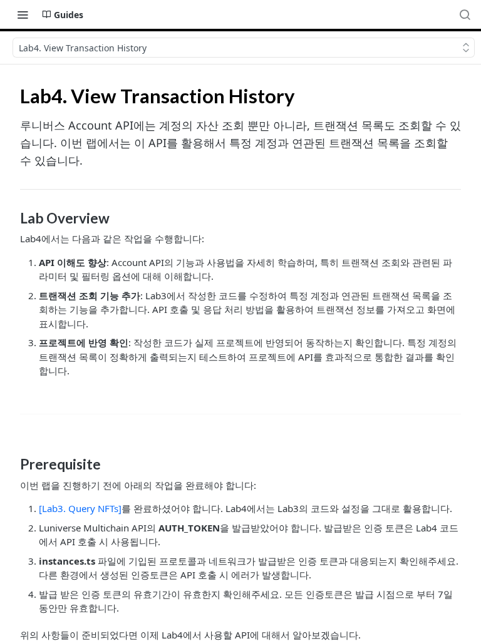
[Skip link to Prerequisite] (11, 464)
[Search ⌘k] (465, 14)
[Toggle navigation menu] (23, 14)
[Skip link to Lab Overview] (11, 218)
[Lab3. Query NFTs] (80, 508)
